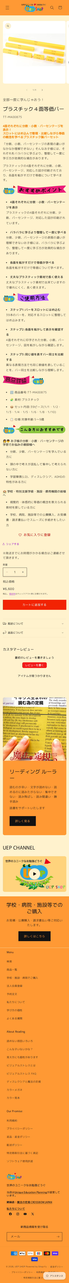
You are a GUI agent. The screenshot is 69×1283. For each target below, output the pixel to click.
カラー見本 (13, 1098)
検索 (9, 961)
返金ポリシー (56, 1266)
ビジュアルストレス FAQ (21, 1073)
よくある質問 (14, 1018)
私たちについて (16, 1002)
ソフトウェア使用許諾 (20, 1161)
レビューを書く (34, 665)
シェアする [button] (12, 544)
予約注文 (12, 994)
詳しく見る (22, 821)
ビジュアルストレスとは (21, 1065)
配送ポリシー (14, 1145)
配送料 (12, 593)
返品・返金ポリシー (18, 1137)
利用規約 (12, 1120)
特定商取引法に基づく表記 (22, 1153)
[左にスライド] (26, 90)
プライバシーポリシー (20, 1128)
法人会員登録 (14, 986)
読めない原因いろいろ (20, 1041)
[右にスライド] (42, 90)
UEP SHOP (20, 1266)
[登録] (58, 1236)
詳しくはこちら (34, 936)
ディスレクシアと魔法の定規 (24, 1081)
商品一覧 (12, 969)
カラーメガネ (14, 1090)
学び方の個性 (14, 1010)
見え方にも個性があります (22, 1057)
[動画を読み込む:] (34, 874)
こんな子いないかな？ (20, 1049)
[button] (7, 8)
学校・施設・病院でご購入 (22, 978)
